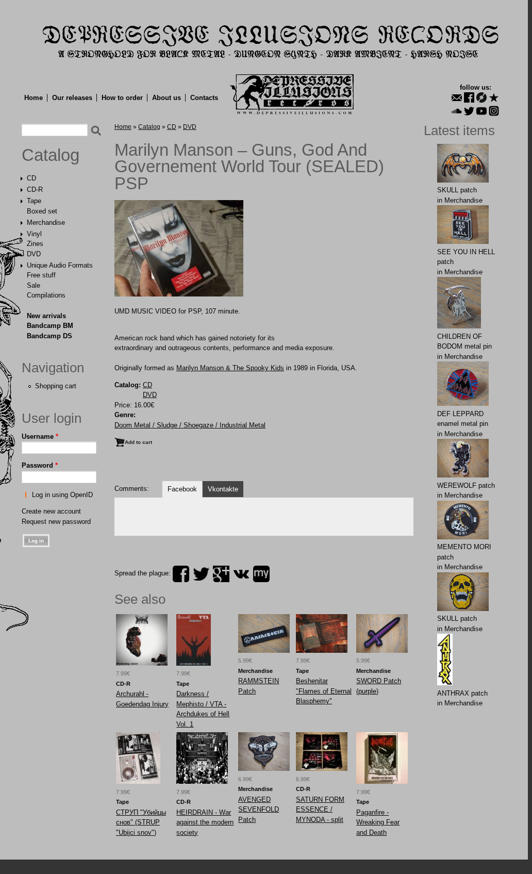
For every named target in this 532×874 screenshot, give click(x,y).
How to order (122, 98)
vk (241, 574)
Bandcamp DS (49, 336)
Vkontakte (223, 489)
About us (166, 98)
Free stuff (41, 275)
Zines (35, 244)
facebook (181, 574)
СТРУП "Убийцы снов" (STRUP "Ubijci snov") (141, 822)
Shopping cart (55, 386)
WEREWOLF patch (466, 485)
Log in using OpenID (62, 495)
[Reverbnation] (494, 97)
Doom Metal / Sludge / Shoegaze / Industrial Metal (189, 425)
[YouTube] (481, 111)
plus (221, 574)
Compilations (46, 295)
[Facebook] (469, 97)
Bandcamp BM (50, 325)
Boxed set (42, 211)
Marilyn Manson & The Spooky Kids (230, 368)
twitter (201, 574)
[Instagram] (494, 111)
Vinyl (34, 234)
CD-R (35, 189)
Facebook (182, 489)
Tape (34, 201)
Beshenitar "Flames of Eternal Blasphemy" (324, 691)
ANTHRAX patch (462, 693)
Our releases (72, 98)
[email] (457, 97)
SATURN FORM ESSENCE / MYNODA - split (320, 809)
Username (40, 436)
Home (33, 98)
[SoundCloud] (457, 111)
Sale (33, 285)
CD (31, 178)
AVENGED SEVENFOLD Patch (258, 809)
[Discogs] (481, 97)
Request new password (56, 521)
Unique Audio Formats (60, 265)
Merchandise (46, 222)
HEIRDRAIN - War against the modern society (205, 822)
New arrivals (46, 316)
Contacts (204, 98)
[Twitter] (469, 111)
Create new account (51, 511)
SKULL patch (457, 190)
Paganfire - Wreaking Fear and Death (378, 822)
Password (40, 465)
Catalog (50, 155)
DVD (34, 254)
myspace (261, 574)
